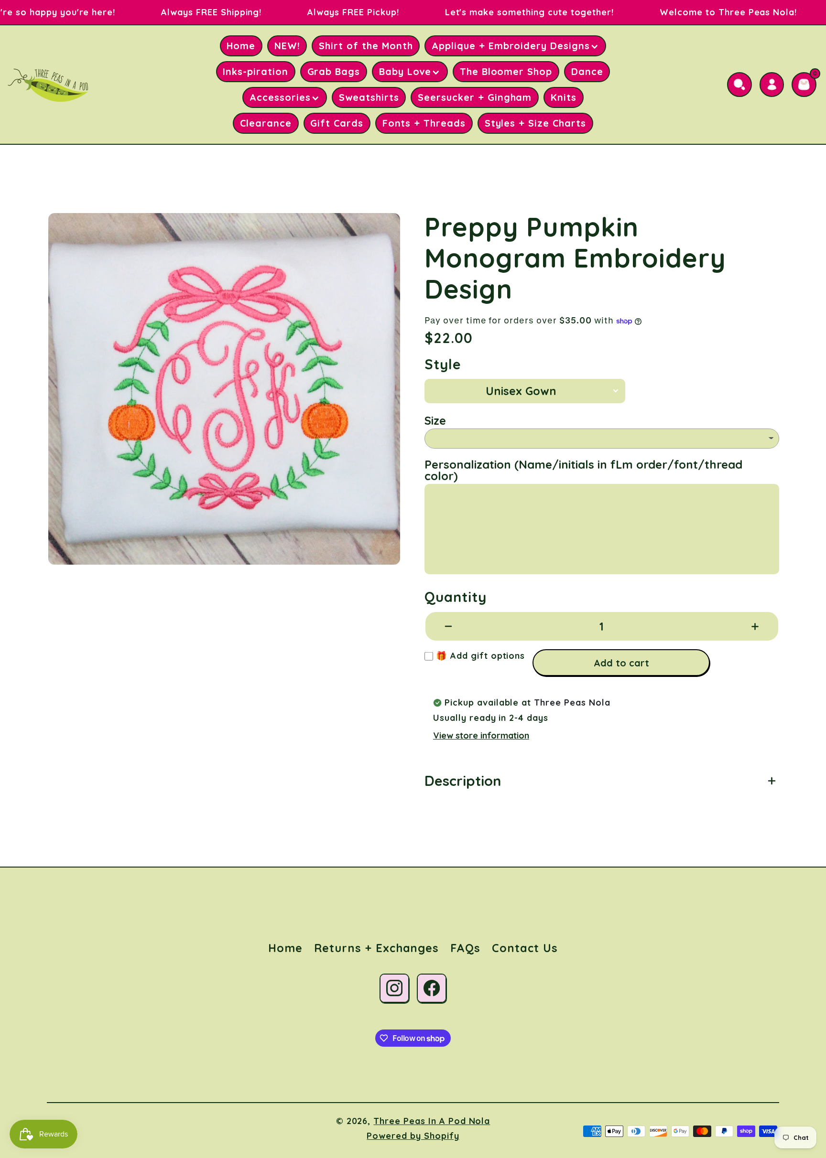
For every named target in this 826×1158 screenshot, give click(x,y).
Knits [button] (563, 97)
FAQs (465, 948)
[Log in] (772, 84)
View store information (481, 735)
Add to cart (621, 663)
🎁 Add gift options (479, 655)
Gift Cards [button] (336, 123)
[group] (224, 389)
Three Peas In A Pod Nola (431, 1120)
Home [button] (241, 46)
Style (442, 364)
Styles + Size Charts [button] (535, 123)
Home (285, 948)
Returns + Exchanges (376, 948)
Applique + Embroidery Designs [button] (511, 46)
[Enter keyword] (739, 84)
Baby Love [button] (405, 71)
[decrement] (448, 626)
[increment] (755, 626)
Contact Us (525, 948)
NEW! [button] (287, 46)
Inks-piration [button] (255, 71)
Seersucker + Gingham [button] (475, 97)
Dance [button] (587, 71)
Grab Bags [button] (333, 71)
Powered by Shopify (413, 1135)
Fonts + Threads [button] (424, 123)
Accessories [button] (280, 97)
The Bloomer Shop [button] (506, 71)
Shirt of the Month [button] (366, 46)
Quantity (455, 597)
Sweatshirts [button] (369, 97)
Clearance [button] (266, 123)
